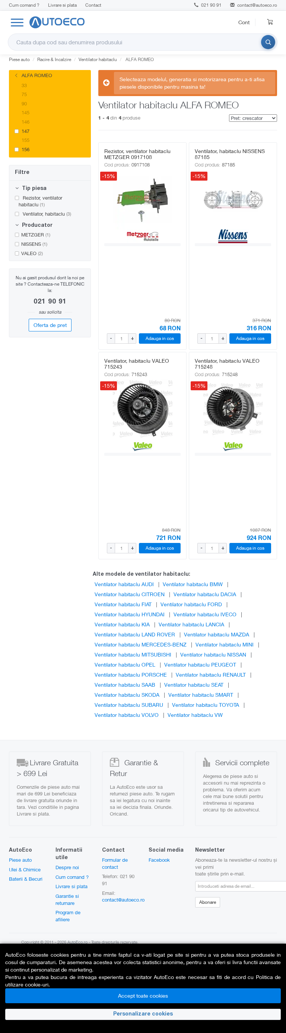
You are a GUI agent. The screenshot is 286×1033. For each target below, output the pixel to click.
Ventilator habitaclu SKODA (127, 695)
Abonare (207, 902)
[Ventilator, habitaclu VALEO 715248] (233, 409)
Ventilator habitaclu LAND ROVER (135, 634)
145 (24, 112)
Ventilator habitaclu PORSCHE (131, 674)
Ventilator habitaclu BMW (193, 584)
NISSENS (34, 244)
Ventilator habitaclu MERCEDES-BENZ (141, 644)
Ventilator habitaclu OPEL (125, 664)
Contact (93, 5)
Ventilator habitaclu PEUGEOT (200, 664)
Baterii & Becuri (25, 879)
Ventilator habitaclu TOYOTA (205, 705)
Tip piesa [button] (33, 188)
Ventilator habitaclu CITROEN (130, 594)
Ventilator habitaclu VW (195, 715)
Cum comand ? (24, 5)
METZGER (35, 235)
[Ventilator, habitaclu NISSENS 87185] (233, 199)
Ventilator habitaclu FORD (191, 604)
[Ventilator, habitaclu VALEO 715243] (142, 409)
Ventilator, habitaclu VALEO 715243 (136, 363)
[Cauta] (268, 42)
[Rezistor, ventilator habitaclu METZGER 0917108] (142, 199)
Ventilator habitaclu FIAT (123, 604)
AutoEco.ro (77, 942)
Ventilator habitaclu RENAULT (211, 674)
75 (23, 94)
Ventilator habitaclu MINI (225, 644)
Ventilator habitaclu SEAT (193, 684)
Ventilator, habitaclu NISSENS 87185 (230, 154)
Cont (244, 22)
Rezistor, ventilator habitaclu (40, 201)
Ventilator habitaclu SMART (200, 695)
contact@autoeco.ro (257, 5)
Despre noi (67, 867)
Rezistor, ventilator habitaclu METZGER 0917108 (137, 154)
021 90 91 (211, 5)
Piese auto (20, 860)
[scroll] (85, 94)
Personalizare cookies (143, 1014)
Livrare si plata (62, 5)
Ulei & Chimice (25, 870)
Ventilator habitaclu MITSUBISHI (133, 654)
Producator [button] (36, 225)
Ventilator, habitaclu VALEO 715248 (227, 363)
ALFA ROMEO (36, 75)
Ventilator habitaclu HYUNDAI (130, 614)
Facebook (159, 860)
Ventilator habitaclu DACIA (205, 594)
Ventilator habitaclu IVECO (205, 614)
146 (24, 122)
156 (24, 149)
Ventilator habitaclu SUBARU (129, 705)
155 (24, 140)
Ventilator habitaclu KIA (122, 624)
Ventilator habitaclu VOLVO (127, 715)
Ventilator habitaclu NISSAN (213, 654)
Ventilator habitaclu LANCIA (191, 624)
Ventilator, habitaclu (46, 214)
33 (23, 85)
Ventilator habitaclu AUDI (124, 584)
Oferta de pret (50, 325)
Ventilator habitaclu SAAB (125, 684)
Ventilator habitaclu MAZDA (216, 634)
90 (23, 104)
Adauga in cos (160, 338)
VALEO (32, 253)
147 (24, 131)
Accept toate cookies (143, 995)
